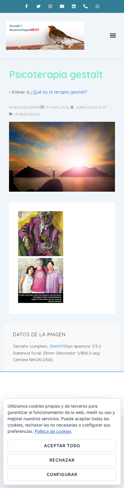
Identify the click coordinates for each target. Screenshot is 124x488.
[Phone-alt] (85, 6)
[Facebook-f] (27, 6)
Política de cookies (53, 431)
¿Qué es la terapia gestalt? (58, 92)
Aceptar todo (62, 445)
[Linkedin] (74, 6)
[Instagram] (50, 6)
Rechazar (62, 460)
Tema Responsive (91, 397)
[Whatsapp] (97, 6)
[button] (113, 35)
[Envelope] (62, 6)
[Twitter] (38, 6)
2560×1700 (59, 346)
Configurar (62, 474)
